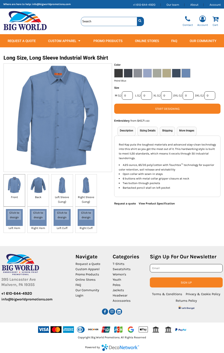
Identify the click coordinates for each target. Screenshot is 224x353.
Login (79, 295)
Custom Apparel (87, 269)
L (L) (138, 95)
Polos (117, 285)
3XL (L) (199, 95)
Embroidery (122, 120)
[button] (64, 40)
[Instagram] (112, 312)
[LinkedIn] (119, 312)
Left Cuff (62, 228)
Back (38, 197)
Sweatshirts (122, 269)
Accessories (122, 301)
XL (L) (157, 95)
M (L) (118, 95)
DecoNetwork (120, 347)
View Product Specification (157, 203)
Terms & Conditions (167, 294)
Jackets (118, 290)
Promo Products (87, 274)
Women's (119, 274)
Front (14, 197)
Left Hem (14, 228)
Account (215, 5)
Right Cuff (86, 228)
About (194, 5)
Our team (172, 5)
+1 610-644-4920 (144, 5)
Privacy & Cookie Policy (203, 294)
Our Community (87, 290)
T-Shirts (118, 264)
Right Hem (38, 228)
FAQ (78, 285)
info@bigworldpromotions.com (51, 4)
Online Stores (85, 280)
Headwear (120, 295)
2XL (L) (177, 95)
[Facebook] (105, 312)
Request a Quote (87, 264)
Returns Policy (186, 301)
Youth (117, 280)
